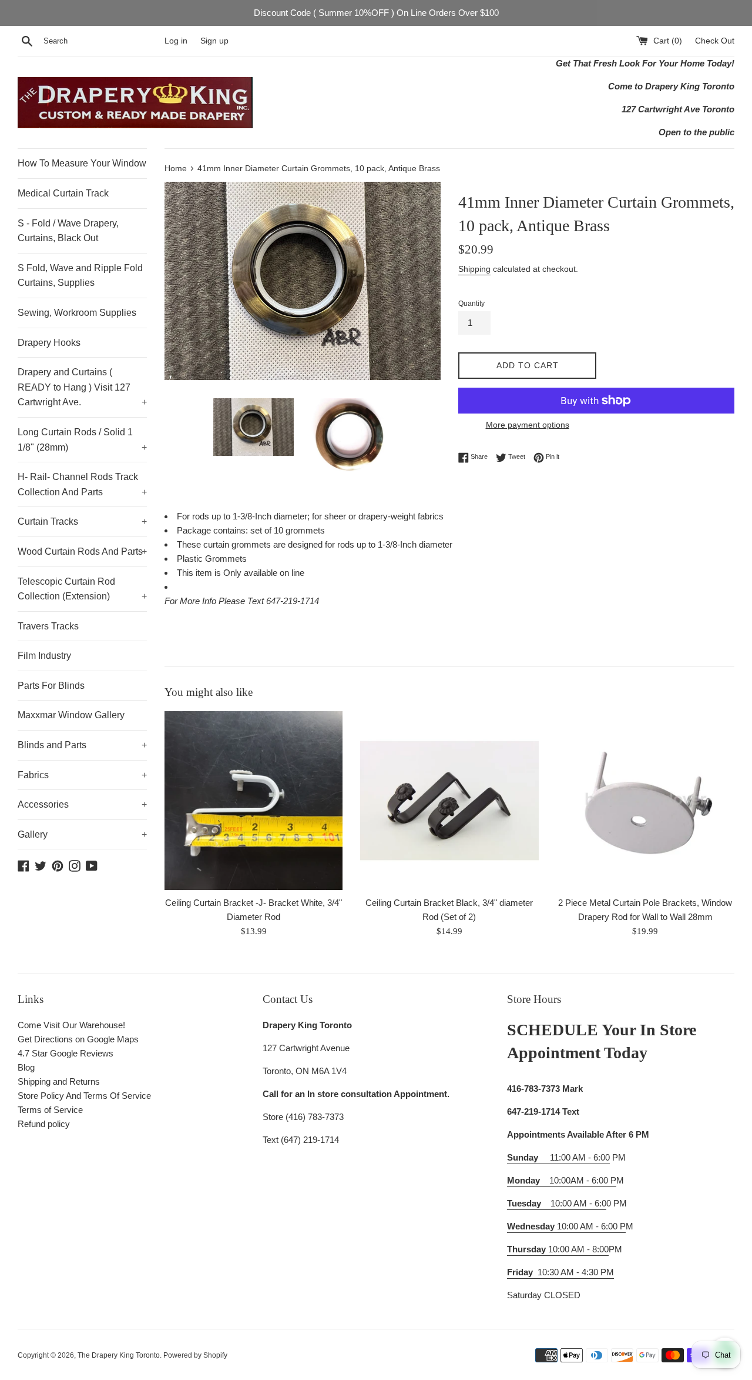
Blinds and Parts (82, 745)
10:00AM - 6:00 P (561, 1180)
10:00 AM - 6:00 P (566, 1226)
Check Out (714, 40)
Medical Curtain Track (63, 193)
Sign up (214, 40)
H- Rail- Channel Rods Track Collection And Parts (82, 484)
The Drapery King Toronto (119, 1355)
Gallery (82, 834)
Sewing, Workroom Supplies (77, 313)
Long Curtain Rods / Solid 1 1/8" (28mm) (82, 439)
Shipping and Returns (59, 1081)
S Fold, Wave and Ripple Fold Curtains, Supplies (80, 275)
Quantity (471, 303)
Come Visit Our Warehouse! (71, 1025)
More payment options (527, 424)
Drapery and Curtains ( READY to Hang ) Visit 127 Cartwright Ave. (82, 387)
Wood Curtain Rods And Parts (82, 551)
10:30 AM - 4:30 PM (576, 1272)
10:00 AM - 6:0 (556, 1203)
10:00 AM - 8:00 (558, 1249)
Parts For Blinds (51, 686)
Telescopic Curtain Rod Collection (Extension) (82, 589)
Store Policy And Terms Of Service (84, 1096)
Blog (26, 1067)
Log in (175, 40)
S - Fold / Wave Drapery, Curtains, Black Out (68, 231)
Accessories (82, 804)
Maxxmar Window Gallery (71, 715)
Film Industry (44, 656)
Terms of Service (50, 1110)
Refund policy (44, 1124)
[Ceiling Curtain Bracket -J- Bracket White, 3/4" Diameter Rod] (253, 800)
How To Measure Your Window (82, 163)
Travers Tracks (48, 626)
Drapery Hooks (49, 343)
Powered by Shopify (195, 1355)
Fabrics (82, 775)
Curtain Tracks (82, 521)
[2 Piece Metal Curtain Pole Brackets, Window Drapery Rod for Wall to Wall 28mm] (645, 800)
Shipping (474, 269)
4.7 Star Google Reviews (65, 1053)
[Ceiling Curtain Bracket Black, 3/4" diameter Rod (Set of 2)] (449, 800)
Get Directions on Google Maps (78, 1039)
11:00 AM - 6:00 (558, 1157)
